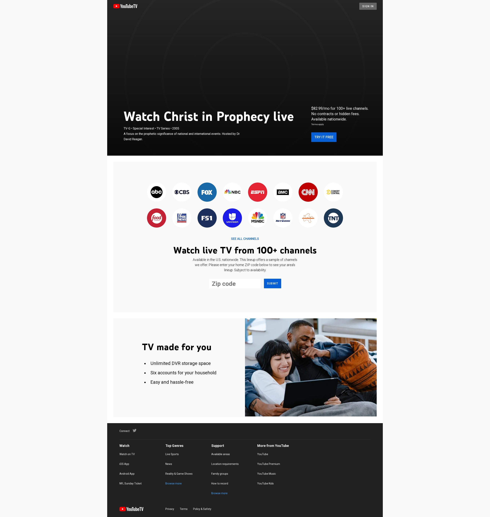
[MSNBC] (257, 218)
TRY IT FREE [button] (323, 137)
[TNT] (333, 218)
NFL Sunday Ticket (130, 483)
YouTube (262, 454)
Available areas (220, 454)
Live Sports (172, 454)
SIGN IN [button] (368, 6)
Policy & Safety (202, 508)
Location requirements (225, 463)
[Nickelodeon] (308, 218)
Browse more (173, 483)
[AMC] (283, 192)
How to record (219, 483)
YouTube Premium (268, 463)
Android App (127, 473)
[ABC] (156, 192)
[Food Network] (156, 218)
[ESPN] (257, 192)
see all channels (245, 239)
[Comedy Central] (333, 192)
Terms (184, 508)
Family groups (219, 473)
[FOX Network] (207, 192)
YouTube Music (266, 473)
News (168, 463)
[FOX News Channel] (181, 218)
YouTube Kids (265, 483)
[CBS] (181, 192)
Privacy (169, 508)
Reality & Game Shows (179, 473)
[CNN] (308, 192)
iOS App (124, 463)
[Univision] (232, 218)
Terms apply (317, 124)
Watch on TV (127, 454)
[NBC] (232, 192)
